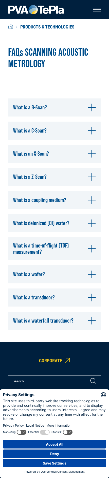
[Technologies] (10, 27)
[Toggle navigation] (97, 9)
